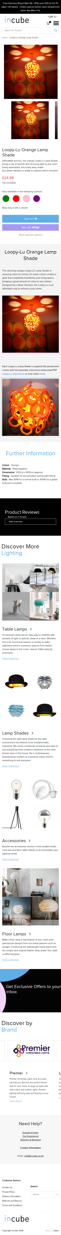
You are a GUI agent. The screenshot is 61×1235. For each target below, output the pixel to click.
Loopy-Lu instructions (13, 374)
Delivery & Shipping (30, 1139)
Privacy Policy (8, 1192)
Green (6, 198)
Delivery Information (11, 1196)
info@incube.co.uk (34, 1156)
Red (16, 198)
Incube (15, 1230)
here (42, 374)
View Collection (10, 658)
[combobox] (13, 30)
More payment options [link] (30, 235)
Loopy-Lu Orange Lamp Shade (24, 37)
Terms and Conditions (12, 1205)
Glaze (56, 1230)
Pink (26, 198)
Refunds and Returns (12, 1201)
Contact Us (7, 1187)
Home (5, 37)
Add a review (15, 521)
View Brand (16, 1101)
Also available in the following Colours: (22, 191)
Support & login (30, 1132)
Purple (36, 198)
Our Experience (31, 1136)
